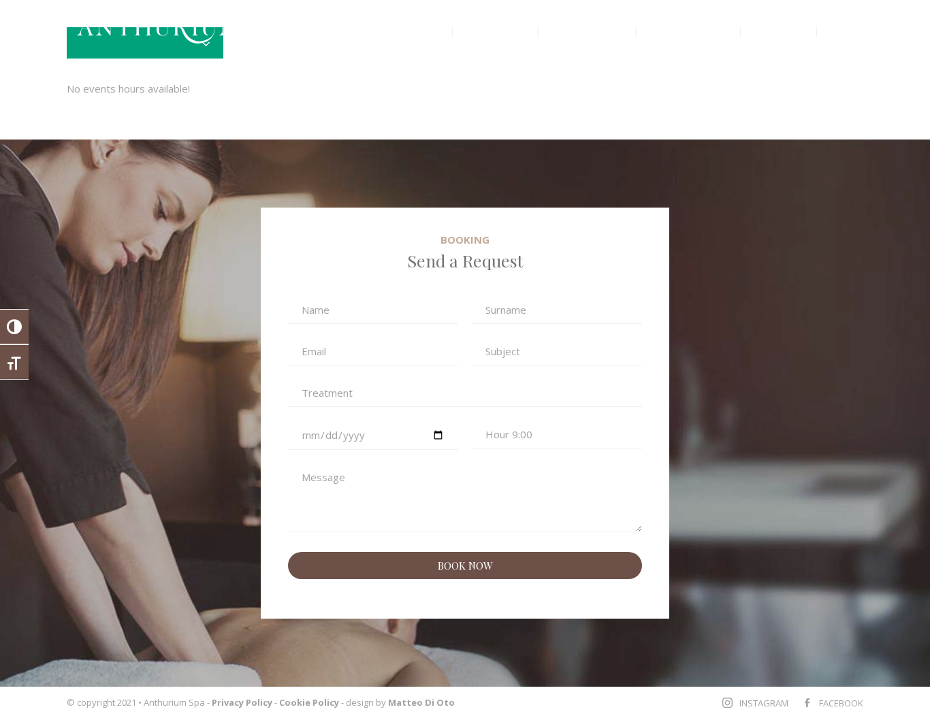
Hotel (849, 29)
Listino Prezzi (690, 29)
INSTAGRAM (763, 703)
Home (421, 29)
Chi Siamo (497, 29)
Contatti (780, 29)
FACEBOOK (841, 703)
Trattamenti (587, 29)
